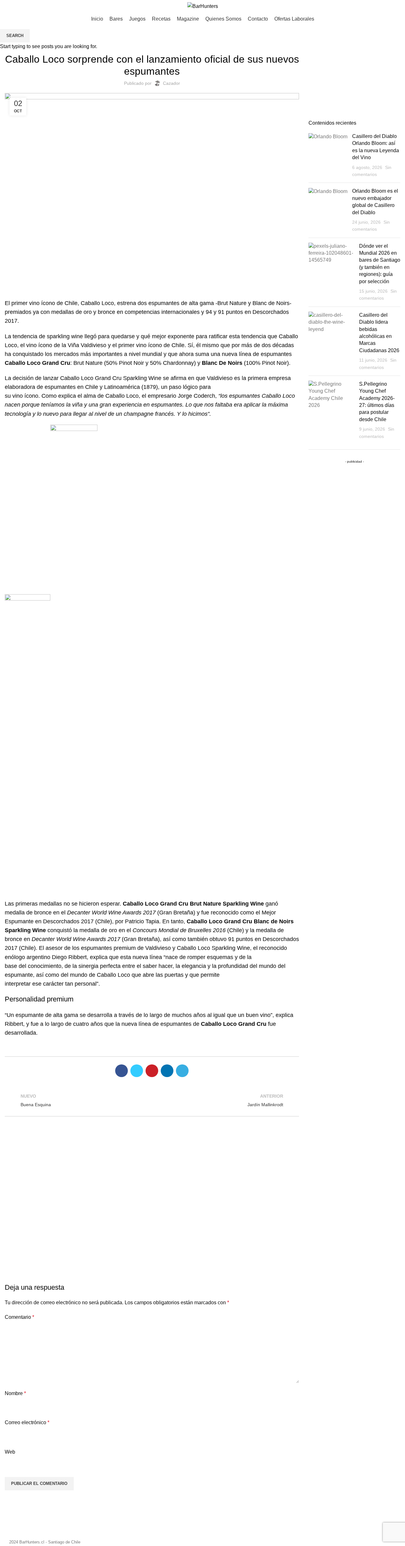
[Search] (397, 6)
